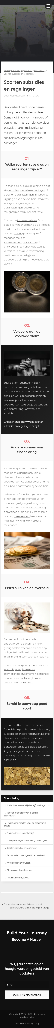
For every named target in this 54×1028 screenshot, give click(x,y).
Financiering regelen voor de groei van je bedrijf (25, 824)
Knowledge (16, 70)
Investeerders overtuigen (18, 863)
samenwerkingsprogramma (20, 242)
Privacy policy (33, 1023)
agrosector (26, 682)
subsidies (13, 190)
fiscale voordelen (27, 220)
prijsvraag (10, 246)
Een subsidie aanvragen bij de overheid (26, 855)
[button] (48, 5)
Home (7, 70)
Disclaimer (19, 1023)
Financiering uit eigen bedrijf (20, 833)
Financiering (39, 70)
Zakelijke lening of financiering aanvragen (27, 840)
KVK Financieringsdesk (28, 520)
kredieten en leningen (32, 190)
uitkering (19, 233)
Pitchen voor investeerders (19, 870)
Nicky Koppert (17, 95)
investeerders (22, 516)
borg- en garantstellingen (19, 194)
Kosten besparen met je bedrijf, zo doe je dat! (28, 805)
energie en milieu (25, 669)
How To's (28, 70)
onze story (21, 421)
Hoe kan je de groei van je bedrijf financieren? (21, 814)
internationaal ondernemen (20, 673)
